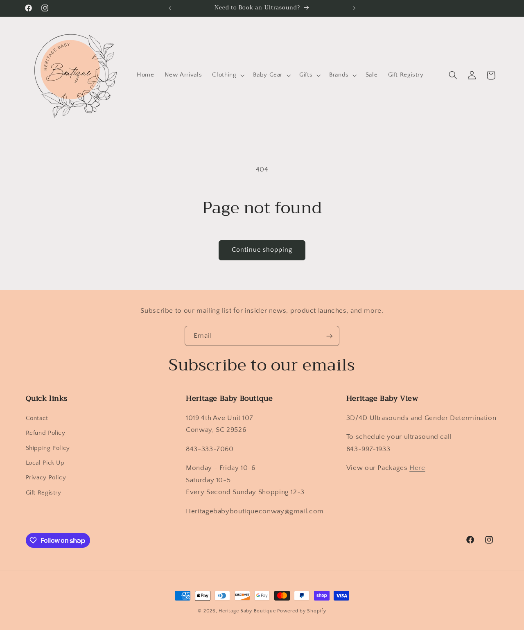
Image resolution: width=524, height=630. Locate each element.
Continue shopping (262, 249)
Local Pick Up (45, 463)
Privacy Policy (46, 477)
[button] (227, 75)
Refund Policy (46, 433)
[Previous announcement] (170, 8)
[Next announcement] (354, 8)
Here (417, 468)
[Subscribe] (329, 336)
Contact (37, 418)
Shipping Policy (48, 448)
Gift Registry (43, 493)
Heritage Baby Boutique (247, 611)
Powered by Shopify (301, 611)
